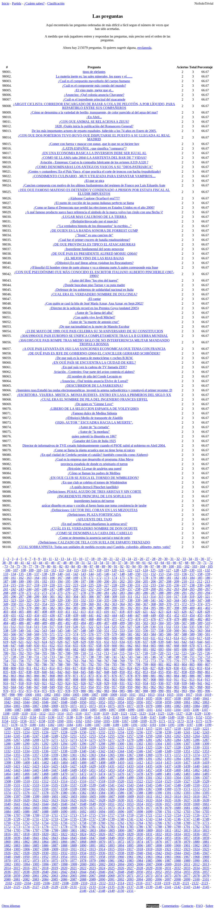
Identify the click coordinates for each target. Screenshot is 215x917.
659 (106, 645)
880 (145, 676)
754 (5, 660)
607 (122, 638)
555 (137, 630)
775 (168, 660)
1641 (16, 804)
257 (129, 589)
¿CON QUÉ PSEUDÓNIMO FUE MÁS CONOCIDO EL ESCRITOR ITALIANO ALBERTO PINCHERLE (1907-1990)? (94, 274)
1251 (73, 736)
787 (52, 664)
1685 (16, 811)
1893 (111, 845)
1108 (6, 713)
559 (168, 630)
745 (145, 657)
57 (119, 562)
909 (161, 679)
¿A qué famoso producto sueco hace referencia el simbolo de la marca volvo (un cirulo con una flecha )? (94, 212)
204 (137, 581)
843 (67, 672)
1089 (36, 709)
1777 (54, 826)
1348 (158, 751)
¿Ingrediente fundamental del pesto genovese (94, 249)
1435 (149, 766)
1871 (111, 841)
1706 (7, 815)
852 (137, 672)
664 (145, 645)
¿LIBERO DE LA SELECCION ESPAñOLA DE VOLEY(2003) (94, 408)
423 (160, 611)
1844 (64, 838)
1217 (168, 728)
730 (28, 657)
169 (75, 577)
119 (106, 570)
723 (184, 653)
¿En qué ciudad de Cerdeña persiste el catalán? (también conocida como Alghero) (94, 455)
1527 (187, 781)
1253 (92, 736)
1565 (130, 789)
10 (44, 559)
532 (168, 627)
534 (184, 627)
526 (122, 627)
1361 (73, 755)
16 (80, 559)
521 (83, 627)
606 (114, 638)
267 (207, 589)
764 (83, 660)
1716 (101, 815)
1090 (46, 709)
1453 (111, 770)
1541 (111, 785)
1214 (139, 728)
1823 (73, 834)
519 (67, 627)
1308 (196, 743)
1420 (7, 766)
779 (199, 660)
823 (122, 668)
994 (192, 691)
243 (21, 589)
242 (13, 589)
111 (46, 570)
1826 (101, 834)
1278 (120, 740)
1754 (45, 823)
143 (83, 574)
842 (60, 672)
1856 (177, 838)
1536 (64, 785)
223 (75, 585)
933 (137, 683)
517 (52, 627)
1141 (97, 717)
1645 (54, 804)
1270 (45, 740)
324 (21, 600)
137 (36, 574)
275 (60, 593)
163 (28, 577)
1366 (120, 755)
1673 (111, 808)
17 (86, 559)
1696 (120, 811)
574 (75, 634)
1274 (83, 740)
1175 (199, 721)
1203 (36, 728)
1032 (120, 698)
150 (137, 574)
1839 (16, 838)
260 (153, 589)
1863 (35, 841)
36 (202, 559)
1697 (130, 811)
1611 (149, 796)
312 (137, 596)
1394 (177, 759)
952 (75, 687)
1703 (187, 811)
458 (13, 619)
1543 (130, 785)
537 (207, 627)
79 (42, 566)
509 (199, 623)
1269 (35, 740)
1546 (158, 785)
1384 (83, 759)
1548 (177, 785)
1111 (33, 713)
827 (153, 668)
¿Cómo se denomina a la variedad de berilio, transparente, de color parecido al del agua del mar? (94, 112)
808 (5, 668)
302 (60, 596)
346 (192, 600)
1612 (158, 796)
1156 (23, 721)
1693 (92, 811)
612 (160, 638)
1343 (111, 751)
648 (21, 645)
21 (111, 559)
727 (5, 657)
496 (98, 623)
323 (13, 600)
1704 (196, 811)
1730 (26, 819)
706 (52, 653)
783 (21, 664)
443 (106, 615)
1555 (35, 789)
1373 (187, 755)
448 (145, 615)
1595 (205, 792)
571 (52, 634)
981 (91, 691)
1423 (35, 766)
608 (129, 638)
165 (44, 577)
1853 (149, 838)
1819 (35, 834)
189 (21, 581)
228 (114, 585)
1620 (26, 800)
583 (145, 634)
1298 (101, 743)
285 (137, 593)
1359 (54, 755)
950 (60, 687)
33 (184, 559)
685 (98, 649)
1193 (152, 725)
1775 (35, 826)
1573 (205, 789)
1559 (73, 789)
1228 (64, 732)
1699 (149, 811)
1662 (7, 808)
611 (153, 638)
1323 (130, 747)
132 (207, 570)
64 (162, 562)
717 (137, 653)
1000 (28, 694)
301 (52, 596)
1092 (65, 709)
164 (36, 577)
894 (44, 679)
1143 (116, 717)
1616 (196, 796)
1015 (170, 694)
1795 (17, 830)
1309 (205, 743)
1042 (7, 702)
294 (207, 593)
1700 (158, 811)
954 (91, 687)
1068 (45, 706)
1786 (139, 826)
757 (28, 660)
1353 (205, 751)
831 (184, 668)
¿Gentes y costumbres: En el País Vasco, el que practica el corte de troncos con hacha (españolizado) (94, 171)
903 (114, 679)
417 (114, 611)
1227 (54, 732)
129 (184, 570)
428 (199, 611)
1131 (5, 717)
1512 (45, 781)
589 (192, 634)
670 (192, 645)
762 (67, 660)
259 (145, 589)
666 (161, 645)
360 (91, 604)
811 (28, 668)
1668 (64, 808)
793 (98, 664)
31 (172, 559)
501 (137, 623)
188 (13, 581)
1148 (162, 717)
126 (160, 570)
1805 (111, 830)
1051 (92, 702)
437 (60, 615)
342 (161, 600)
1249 (54, 736)
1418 (196, 762)
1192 (143, 725)
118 (99, 570)
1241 (187, 732)
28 (153, 559)
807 (207, 664)
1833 (168, 834)
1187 (97, 725)
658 (98, 645)
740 (106, 657)
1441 (205, 766)
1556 (45, 789)
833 (199, 668)
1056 (139, 702)
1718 (120, 815)
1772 (7, 826)
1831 (149, 834)
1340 (83, 751)
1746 (177, 819)
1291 (35, 743)
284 (129, 593)
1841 (35, 838)
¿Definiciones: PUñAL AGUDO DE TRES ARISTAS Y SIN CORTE (94, 491)
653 (60, 645)
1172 (171, 721)
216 (21, 585)
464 (60, 619)
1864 (45, 841)
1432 (120, 766)
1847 (92, 838)
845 (83, 672)
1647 (73, 804)
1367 (130, 755)
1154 (5, 721)
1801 (73, 830)
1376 (7, 759)
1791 (187, 826)
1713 (73, 815)
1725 (187, 815)
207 (161, 581)
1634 (158, 800)
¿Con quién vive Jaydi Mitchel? (94, 317)
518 (59, 627)
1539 (92, 785)
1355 (16, 755)
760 (52, 660)
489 (44, 623)
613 (168, 638)
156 (184, 574)
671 (199, 645)
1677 (149, 808)
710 (83, 653)
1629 (111, 800)
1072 (83, 706)
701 (13, 653)
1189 (116, 725)
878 (129, 676)
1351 (187, 751)
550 (98, 630)
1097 (112, 709)
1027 (73, 698)
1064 (7, 706)
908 (153, 679)
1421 (16, 766)
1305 (168, 743)
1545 (149, 785)
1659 (187, 804)
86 (85, 566)
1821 (54, 834)
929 (106, 683)
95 (140, 566)
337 (122, 600)
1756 (64, 823)
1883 (16, 845)
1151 (189, 717)
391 (122, 608)
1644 (45, 804)
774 (161, 660)
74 (12, 566)
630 (91, 642)
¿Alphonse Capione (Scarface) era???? (94, 198)
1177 (5, 725)
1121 (124, 713)
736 (75, 657)
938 (176, 683)
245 (36, 589)
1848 (101, 838)
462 (44, 619)
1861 (16, 841)
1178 (14, 725)
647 (13, 645)
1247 (35, 736)
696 (184, 649)
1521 (130, 781)
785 (36, 664)
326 (36, 600)
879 (137, 676)
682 (75, 649)
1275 (92, 740)
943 (5, 687)
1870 (101, 841)
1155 (14, 721)
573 (67, 634)
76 (24, 566)
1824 (83, 834)
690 (137, 649)
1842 (45, 838)
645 (207, 642)
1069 (54, 706)
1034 (139, 698)
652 (52, 645)
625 (52, 642)
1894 (120, 845)
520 (75, 627)
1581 (73, 792)
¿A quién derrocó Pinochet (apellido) (94, 487)
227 (106, 585)
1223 (16, 732)
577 (98, 634)
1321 (111, 747)
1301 (130, 743)
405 (21, 611)
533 (176, 627)
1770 (196, 823)
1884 (26, 845)
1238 (158, 732)
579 (114, 634)
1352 (196, 751)
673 (5, 649)
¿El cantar (94, 299)
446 (129, 615)
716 (129, 653)
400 (192, 608)
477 (161, 619)
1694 (101, 811)
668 (176, 645)
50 (77, 562)
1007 (94, 694)
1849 (111, 838)
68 (186, 562)
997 (4, 694)
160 (5, 577)
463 (52, 619)
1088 (27, 709)
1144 (125, 717)
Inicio (5, 3)
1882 (7, 845)
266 (199, 589)
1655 (149, 804)
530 (153, 627)
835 (5, 672)
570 (44, 634)
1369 (149, 755)
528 (137, 627)
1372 (177, 755)
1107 (205, 709)
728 (13, 657)
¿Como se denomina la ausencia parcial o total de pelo (94, 537)
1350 (177, 751)
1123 (142, 713)
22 (117, 559)
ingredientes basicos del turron (94, 501)
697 (192, 649)
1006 (85, 694)
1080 (158, 706)
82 (61, 566)
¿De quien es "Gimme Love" (94, 404)
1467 (35, 774)
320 (199, 596)
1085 (205, 706)
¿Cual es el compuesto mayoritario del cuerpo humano (94, 81)
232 (145, 585)
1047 (54, 702)
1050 (83, 702)
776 (176, 660)
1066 (26, 706)
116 (83, 570)
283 (122, 593)
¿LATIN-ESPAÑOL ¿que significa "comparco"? (94, 148)
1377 (16, 759)
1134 (32, 717)
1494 (83, 777)
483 (207, 619)
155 (176, 574)
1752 (26, 823)
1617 (205, 796)
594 (21, 638)
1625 (73, 800)
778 (192, 660)
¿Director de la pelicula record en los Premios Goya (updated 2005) (94, 308)
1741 (130, 819)
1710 (45, 815)
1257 (130, 736)
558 (161, 630)
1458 (158, 770)
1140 (88, 717)
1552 (7, 789)
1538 (83, 785)
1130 (207, 713)
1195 (171, 725)
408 (44, 611)
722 (176, 653)
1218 (177, 728)
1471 (73, 774)
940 (192, 683)
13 (62, 559)
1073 (92, 706)
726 (207, 653)
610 (145, 638)
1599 (36, 796)
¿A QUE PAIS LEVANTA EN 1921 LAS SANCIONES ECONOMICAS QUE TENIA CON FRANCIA (94, 349)
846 (91, 672)
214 (5, 585)
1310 (7, 747)
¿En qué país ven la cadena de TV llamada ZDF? (94, 367)
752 (199, 657)
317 (176, 596)
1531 (16, 785)
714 (114, 653)
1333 (16, 751)
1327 (168, 747)
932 (129, 683)
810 (21, 668)
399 (184, 608)
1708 (26, 815)
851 (129, 672)
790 (75, 664)
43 (34, 562)
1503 (168, 777)
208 (168, 581)
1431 (111, 766)
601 (75, 638)
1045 (35, 702)
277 (75, 593)
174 (114, 577)
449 (153, 615)
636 (137, 642)
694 (168, 649)
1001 (38, 694)
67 (180, 562)
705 (44, 653)
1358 (45, 755)
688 (122, 649)
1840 (26, 838)
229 (122, 585)
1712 (64, 815)
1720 (139, 815)
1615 (187, 796)
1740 (120, 819)
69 (192, 562)
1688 (45, 811)
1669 (73, 808)
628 (75, 642)
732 (44, 657)
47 (58, 562)
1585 (111, 792)
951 (67, 687)
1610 (139, 796)
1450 (83, 770)
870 (67, 676)
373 (192, 604)
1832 (158, 834)
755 (13, 660)
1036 (158, 698)
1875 (149, 841)
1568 (158, 789)
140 (60, 574)
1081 (168, 706)
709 (75, 653)
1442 (7, 770)
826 (145, 668)
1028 (83, 698)
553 (122, 630)
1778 (64, 826)
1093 (74, 709)
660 (114, 645)
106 (7, 570)
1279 (130, 740)
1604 (83, 796)
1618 (7, 800)
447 (137, 615)
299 (36, 596)
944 (13, 687)
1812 (177, 830)
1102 (159, 709)
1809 (149, 830)
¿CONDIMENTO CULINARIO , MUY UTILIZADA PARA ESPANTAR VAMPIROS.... (94, 176)
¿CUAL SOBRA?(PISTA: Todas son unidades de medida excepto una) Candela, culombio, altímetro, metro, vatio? (94, 547)
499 (122, 623)
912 (184, 679)
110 (38, 570)
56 (113, 562)
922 (52, 683)
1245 (16, 736)
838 (28, 672)
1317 (73, 747)
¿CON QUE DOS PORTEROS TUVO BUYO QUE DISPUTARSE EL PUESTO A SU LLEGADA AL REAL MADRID (94, 137)
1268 (26, 740)
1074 (101, 706)
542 (36, 630)
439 (75, 615)
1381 (54, 759)
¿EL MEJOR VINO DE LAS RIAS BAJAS (94, 258)
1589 (149, 792)
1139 (79, 717)
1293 (54, 743)
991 (168, 691)
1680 (177, 808)
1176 (208, 721)
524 (106, 627)
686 (106, 649)
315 (160, 596)
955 (98, 687)
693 (161, 649)
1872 (120, 841)
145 (98, 574)
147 (114, 574)
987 (137, 691)
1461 (187, 770)
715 (122, 653)
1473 (92, 774)
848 (106, 672)
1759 (92, 823)
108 (23, 570)
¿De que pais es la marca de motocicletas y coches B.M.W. (94, 358)
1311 (17, 747)
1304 (158, 743)
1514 (64, 781)
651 (44, 645)
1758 (83, 823)
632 (106, 642)
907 (145, 679)
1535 (54, 785)
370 (168, 604)
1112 (42, 713)
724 (191, 653)
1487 (16, 777)
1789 (168, 826)
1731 (35, 819)
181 (168, 577)
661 (122, 645)
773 (153, 660)
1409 (111, 762)
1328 (177, 747)
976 (52, 691)
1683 (205, 808)
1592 (177, 792)
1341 (92, 751)
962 (153, 687)
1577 (35, 792)
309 (114, 596)
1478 (139, 774)
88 (97, 566)
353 (36, 604)
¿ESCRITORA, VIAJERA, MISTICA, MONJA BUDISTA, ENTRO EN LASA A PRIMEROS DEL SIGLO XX (94, 395)
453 (184, 615)
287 (153, 593)
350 (13, 604)
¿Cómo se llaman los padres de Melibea (94, 473)
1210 (102, 728)
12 (56, 559)
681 (67, 649)
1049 (73, 702)
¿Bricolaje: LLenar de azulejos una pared (94, 468)
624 (44, 642)
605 (106, 638)
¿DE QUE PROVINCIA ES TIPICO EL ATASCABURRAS (94, 244)
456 (207, 615)
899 (83, 679)
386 (83, 608)
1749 (205, 819)
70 (199, 562)
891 (21, 679)
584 (153, 634)
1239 (168, 732)
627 (67, 642)
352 (28, 604)
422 (153, 611)
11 (50, 559)
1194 (162, 725)
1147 (152, 717)
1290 (26, 743)
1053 (111, 702)
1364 (101, 755)
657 (91, 645)
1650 (101, 804)
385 (75, 608)
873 (91, 676)
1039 (187, 698)
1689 (54, 811)
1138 (69, 717)
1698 (139, 811)
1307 (187, 743)
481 (192, 619)
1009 (113, 694)
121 (122, 570)
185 (199, 577)
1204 (45, 728)
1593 (187, 792)
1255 (111, 736)
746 (153, 657)
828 (160, 668)
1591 (168, 792)
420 (137, 611)
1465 (16, 774)
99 (164, 566)
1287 (205, 740)
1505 (187, 777)
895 (52, 679)
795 (114, 664)
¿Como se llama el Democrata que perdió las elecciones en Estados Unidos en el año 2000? (94, 207)
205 (145, 581)
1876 (158, 841)
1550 (196, 785)
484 (5, 623)
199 (98, 581)
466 (75, 619)
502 (145, 623)
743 (129, 657)
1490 (45, 777)
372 (184, 604)
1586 (120, 792)
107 (15, 570)
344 (176, 600)
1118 (96, 713)
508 (192, 623)
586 (168, 634)
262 (168, 589)
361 (98, 604)
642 (184, 642)
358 (75, 604)
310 (122, 596)
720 (160, 653)
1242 (196, 732)
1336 (45, 751)
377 (13, 608)
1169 (143, 721)
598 (52, 638)
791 (83, 664)
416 (106, 611)
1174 (189, 721)
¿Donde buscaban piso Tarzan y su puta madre (94, 285)
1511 (36, 781)
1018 (198, 694)
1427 (73, 766)
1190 (125, 725)
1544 (139, 785)
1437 (168, 766)
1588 (139, 792)
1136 (51, 717)
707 (60, 653)
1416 (177, 762)
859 (192, 672)
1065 (16, 706)
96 (146, 566)
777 (184, 660)
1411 (130, 762)
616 (191, 638)
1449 (73, 770)
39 (10, 562)
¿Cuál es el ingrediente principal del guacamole (94, 99)
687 (114, 649)
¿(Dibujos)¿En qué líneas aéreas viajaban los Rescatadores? (94, 263)
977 (60, 691)
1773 (16, 826)
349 (5, 604)
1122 (133, 713)
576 (91, 634)
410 (60, 611)
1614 (177, 796)
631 (98, 642)
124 (145, 570)
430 (5, 615)
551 (106, 630)
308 (106, 596)
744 (137, 657)
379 (28, 608)
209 (176, 581)
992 (176, 691)
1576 (26, 792)
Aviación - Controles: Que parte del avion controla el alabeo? (94, 372)
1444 (26, 770)
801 (161, 664)
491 (60, 623)
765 (91, 660)
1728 (7, 819)
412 (75, 611)
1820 (45, 834)
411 (67, 611)
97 (152, 566)
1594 (196, 792)
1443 (16, 770)
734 (60, 657)
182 (176, 577)
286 (145, 593)
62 (150, 562)
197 (83, 581)
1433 (130, 766)
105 (210, 566)
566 (13, 634)
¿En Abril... (94, 117)
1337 (54, 751)
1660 (196, 804)
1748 (196, 819)
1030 (101, 698)
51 (83, 562)
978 (67, 691)
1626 (83, 800)
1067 (35, 706)
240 (207, 585)
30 (166, 559)
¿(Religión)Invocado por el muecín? (94, 221)
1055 (130, 702)
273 (44, 593)
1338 (64, 751)
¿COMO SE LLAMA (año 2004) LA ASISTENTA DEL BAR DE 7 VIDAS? (94, 157)
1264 (196, 736)
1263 (187, 736)
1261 (168, 736)
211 (192, 581)
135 (21, 574)
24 (129, 559)
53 (95, 562)
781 (5, 664)
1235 (130, 732)
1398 (7, 762)
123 (137, 570)
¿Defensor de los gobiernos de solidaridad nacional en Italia (94, 289)
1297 (92, 743)
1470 (64, 774)
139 (52, 574)
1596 (7, 796)
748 (168, 657)
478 (168, 619)
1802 (83, 830)
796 (122, 664)
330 (67, 600)
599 (60, 638)
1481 (168, 774)
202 (122, 581)
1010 (123, 694)
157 (192, 574)
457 (5, 619)
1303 (149, 743)
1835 (187, 834)
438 (67, 615)
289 (168, 593)
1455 (130, 770)
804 (184, 664)
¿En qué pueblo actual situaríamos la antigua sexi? (94, 524)
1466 (26, 774)
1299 (111, 743)
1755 (54, 823)
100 (171, 566)
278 (83, 593)
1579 (54, 792)
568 (28, 634)
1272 (64, 740)
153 (161, 574)
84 (73, 566)
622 (28, 642)
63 (156, 562)
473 (129, 619)
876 (114, 676)
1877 (168, 841)
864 (21, 676)
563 (199, 630)
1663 (16, 808)
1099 (131, 709)
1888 (64, 845)
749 (176, 657)
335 (106, 600)
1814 (196, 830)
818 (83, 668)
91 (115, 566)
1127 (179, 713)
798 (137, 664)
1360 (64, 755)
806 (199, 664)
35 (196, 559)
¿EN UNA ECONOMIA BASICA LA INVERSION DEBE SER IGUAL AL (94, 153)
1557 (54, 789)
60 (138, 562)
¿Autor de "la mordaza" (94, 431)
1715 (92, 815)
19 (99, 559)
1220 (196, 728)
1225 (35, 732)
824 (129, 668)
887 (199, 676)
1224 (26, 732)
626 (60, 642)
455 (199, 615)
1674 (120, 808)
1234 (120, 732)
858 (184, 672)
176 (129, 577)
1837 (205, 834)
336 (114, 600)
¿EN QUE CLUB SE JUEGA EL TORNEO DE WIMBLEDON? (94, 478)
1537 (73, 785)
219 (44, 585)
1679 (168, 808)
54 (101, 562)
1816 (7, 834)
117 (91, 570)
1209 (92, 728)
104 (202, 566)
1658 (177, 804)
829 (168, 668)
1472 (83, 774)
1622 (45, 800)
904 (122, 679)
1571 (187, 789)
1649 (92, 804)
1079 (149, 706)
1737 (92, 819)
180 (161, 577)
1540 (101, 785)
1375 (205, 755)
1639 (205, 800)
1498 (120, 777)
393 (137, 608)
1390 (139, 759)
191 (36, 581)
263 (176, 589)
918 (21, 683)
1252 (83, 736)
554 (129, 630)
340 (145, 600)
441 (91, 615)
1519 (111, 781)
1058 (158, 702)
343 (168, 600)
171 (91, 577)
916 (5, 683)
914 (199, 679)
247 (52, 589)
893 (36, 679)
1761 (111, 823)
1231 (92, 732)
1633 (149, 800)
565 (5, 634)
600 (67, 638)
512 (13, 627)
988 (145, 691)
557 (153, 630)
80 (48, 566)
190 (28, 581)
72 (211, 562)
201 (114, 581)
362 (106, 604)
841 (52, 672)
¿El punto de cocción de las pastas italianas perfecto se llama (94, 203)
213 (207, 581)
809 (13, 668)
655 (75, 645)
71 (205, 562)
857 (176, 672)
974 (36, 691)
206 (153, 581)
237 (184, 585)
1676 (139, 808)
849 (114, 672)
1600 (45, 796)
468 (91, 619)
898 (75, 679)
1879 (187, 841)
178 (145, 577)
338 (129, 600)
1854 (158, 838)
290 (176, 593)
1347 (149, 751)
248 (60, 589)
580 (122, 634)
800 (153, 664)
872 (83, 676)
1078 (139, 706)
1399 (17, 762)
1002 (47, 694)
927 (91, 683)
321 (207, 596)
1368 (139, 755)
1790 (177, 826)
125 (153, 570)
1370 (158, 755)
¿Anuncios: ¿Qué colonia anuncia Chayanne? (94, 95)
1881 (205, 841)
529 (145, 627)
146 (106, 574)
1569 (168, 789)
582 (137, 634)
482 (199, 619)
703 (28, 653)
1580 (64, 792)
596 (36, 638)
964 (168, 687)
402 (207, 608)
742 (122, 657)
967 (192, 687)
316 (168, 596)
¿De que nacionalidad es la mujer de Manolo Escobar (94, 326)
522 (90, 627)
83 (67, 566)
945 (21, 687)
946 (28, 687)
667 (168, 645)
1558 (64, 789)
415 (98, 611)
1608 (121, 796)
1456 (139, 770)
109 (31, 570)
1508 (7, 781)
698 (199, 649)
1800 (64, 830)
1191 (134, 725)
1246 (26, 736)
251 (83, 589)
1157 (32, 721)
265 (192, 589)
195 (67, 581)
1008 (104, 694)
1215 (149, 728)
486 (21, 623)
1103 (168, 709)
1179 (23, 725)
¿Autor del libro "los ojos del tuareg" (94, 280)
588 (184, 634)
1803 (92, 830)
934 (145, 683)
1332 (7, 751)
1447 (54, 770)
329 (60, 600)
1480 (158, 774)
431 (13, 615)
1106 (196, 709)
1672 (101, 808)
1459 (168, 770)
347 (199, 600)
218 (36, 585)
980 (83, 691)
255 (114, 589)
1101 (149, 709)
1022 (26, 698)
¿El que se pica (94, 180)
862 (5, 676)
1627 (92, 800)
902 (106, 679)
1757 (73, 823)
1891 (92, 845)
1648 (83, 804)
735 (67, 657)
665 (153, 645)
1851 (130, 838)
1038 (177, 698)
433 (28, 615)
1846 (83, 838)
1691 (73, 811)
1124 (151, 713)
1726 (196, 815)
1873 (130, 841)
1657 (168, 804)
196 (75, 581)
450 (161, 615)
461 (36, 619)
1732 (45, 819)
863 (13, 676)
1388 (120, 759)
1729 (16, 819)
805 (192, 664)
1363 (92, 755)
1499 (130, 777)
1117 (87, 713)
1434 (139, 766)
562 (192, 630)
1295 (73, 743)
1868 (83, 841)
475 (145, 619)
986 (129, 691)
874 (98, 676)
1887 (54, 845)
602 (83, 638)
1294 (64, 743)
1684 (7, 811)
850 (122, 672)
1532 (26, 785)
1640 (7, 804)
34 (190, 559)
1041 (205, 698)
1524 (158, 781)
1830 (139, 834)
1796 (26, 830)
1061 (187, 702)
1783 (111, 826)
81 (54, 566)
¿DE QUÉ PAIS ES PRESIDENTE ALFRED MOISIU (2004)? (94, 253)
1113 (51, 713)
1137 (60, 717)
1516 (83, 781)
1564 (120, 789)
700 (5, 653)
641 (176, 642)
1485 (205, 774)
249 (67, 589)
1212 (120, 728)
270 (21, 593)
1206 (64, 728)
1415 (168, 762)
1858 (196, 838)
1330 (196, 747)
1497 (111, 777)
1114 (60, 713)
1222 (7, 732)
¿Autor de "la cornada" (94, 427)
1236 (139, 732)
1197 (189, 725)
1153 (208, 717)
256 (122, 589)
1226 (45, 732)
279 (91, 593)
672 (207, 645)
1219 (187, 728)
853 (145, 672)
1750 (7, 823)
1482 (177, 774)
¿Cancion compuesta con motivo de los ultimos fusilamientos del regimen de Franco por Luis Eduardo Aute (94, 185)
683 (83, 649)
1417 (187, 762)
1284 (177, 740)
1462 (196, 770)
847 (98, 672)
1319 (92, 747)
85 (79, 566)
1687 (35, 811)
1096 (102, 709)
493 (75, 623)
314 (153, 596)
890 (13, 679)
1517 (92, 781)
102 (186, 566)
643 (192, 642)
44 (40, 562)
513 (21, 627)
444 (114, 615)
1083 (187, 706)
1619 (16, 800)
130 (191, 570)
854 (153, 672)
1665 (35, 808)
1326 (158, 747)
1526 (177, 781)
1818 (26, 834)
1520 (120, 781)
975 (44, 691)
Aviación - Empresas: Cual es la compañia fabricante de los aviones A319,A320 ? (94, 162)
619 (5, 642)
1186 (88, 725)
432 (21, 615)
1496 (101, 777)
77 (30, 566)
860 (199, 672)
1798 (45, 830)
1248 (45, 736)
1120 (114, 713)
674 (13, 649)
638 (153, 642)
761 (60, 660)
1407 (92, 762)
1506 (196, 777)
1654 (139, 804)
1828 (120, 834)
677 (36, 649)
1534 (45, 785)
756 (21, 660)
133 (5, 574)
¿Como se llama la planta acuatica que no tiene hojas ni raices (94, 450)
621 (21, 642)
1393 (168, 759)
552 (114, 630)
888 (207, 676)
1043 (16, 702)
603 (91, 638)
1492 (64, 777)
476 (153, 619)
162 (21, 577)
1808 (139, 830)
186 (207, 577)
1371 (168, 755)
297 (21, 596)
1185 (79, 725)
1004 (66, 694)
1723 (168, 815)
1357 (35, 755)
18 (92, 559)
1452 (101, 770)
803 (176, 664)
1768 (177, 823)
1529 (205, 781)
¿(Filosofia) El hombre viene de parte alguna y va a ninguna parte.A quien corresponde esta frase (94, 267)
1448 (64, 770)
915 (207, 679)
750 (184, 657)
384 (67, 608)
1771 (205, 823)
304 (75, 596)
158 (199, 574)
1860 (7, 841)
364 (122, 604)
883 (168, 676)
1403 (54, 762)
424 (168, 611)
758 (36, 660)
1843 (54, 838)
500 (129, 623)
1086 (8, 709)
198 (91, 581)
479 (176, 619)
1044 (26, 702)
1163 (88, 721)
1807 (130, 830)
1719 (130, 815)
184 (192, 577)
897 (67, 679)
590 (199, 634)
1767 (168, 823)
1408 (102, 762)
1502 (158, 777)
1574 (7, 792)
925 (75, 683)
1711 (54, 815)
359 (83, 604)
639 (161, 642)
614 (176, 638)
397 (168, 608)
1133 (23, 717)
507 (184, 623)
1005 (75, 694)
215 (13, 585)
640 (168, 642)
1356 (26, 755)
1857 (187, 838)
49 (71, 562)
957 (114, 687)
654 (67, 645)
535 (191, 627)
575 (83, 634)
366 (137, 604)
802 (168, 664)
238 (192, 585)
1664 (26, 808)
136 (28, 574)
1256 (120, 736)
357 (67, 604)
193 (52, 581)
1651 (111, 804)
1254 (101, 736)
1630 (120, 800)
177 (137, 577)
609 (137, 638)
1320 (101, 747)
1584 (101, 792)
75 (18, 566)
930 (114, 683)
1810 (158, 830)
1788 (158, 826)
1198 (199, 725)
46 (52, 562)
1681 (187, 808)
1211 (111, 728)
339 (137, 600)
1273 (73, 740)
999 (19, 694)
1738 (101, 819)
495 (91, 623)
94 (134, 566)
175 (122, 577)
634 (122, 642)
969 (207, 687)
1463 (205, 770)
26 (141, 559)
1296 (83, 743)
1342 (101, 751)
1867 (73, 841)
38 (4, 562)
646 (5, 645)
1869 (92, 841)
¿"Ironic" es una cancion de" (94, 235)
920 (36, 683)
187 (5, 581)
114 (68, 570)
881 (153, 676)
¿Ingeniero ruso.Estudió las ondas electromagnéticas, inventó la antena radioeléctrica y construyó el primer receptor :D (94, 390)
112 (53, 570)
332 (83, 600)
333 (91, 600)
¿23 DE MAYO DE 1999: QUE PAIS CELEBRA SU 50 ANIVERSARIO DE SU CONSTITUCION (94, 331)
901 (98, 679)
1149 (171, 717)
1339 (73, 751)
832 (191, 668)
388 (98, 608)
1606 (102, 796)
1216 (158, 728)
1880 (196, 841)
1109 (15, 713)
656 (83, 645)
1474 (101, 774)
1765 (149, 823)
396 (161, 608)
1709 (36, 815)
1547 (168, 785)
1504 (177, 777)
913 (191, 679)
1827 (111, 834)
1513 (54, 781)
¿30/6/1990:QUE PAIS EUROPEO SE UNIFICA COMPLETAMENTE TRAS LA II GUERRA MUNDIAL (94, 336)
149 (129, 574)
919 (28, 683)
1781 (92, 826)
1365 (111, 755)
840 (44, 672)
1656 (158, 804)
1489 (35, 777)
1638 (196, 800)
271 (28, 593)
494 (83, 623)
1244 (7, 736)
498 (114, 623)
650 (36, 645)
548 (83, 630)
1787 (149, 826)
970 (5, 691)
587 (176, 634)
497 (106, 623)
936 (161, 683)
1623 (54, 800)
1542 (120, 785)
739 (98, 657)
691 (145, 649)
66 (174, 562)
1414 (158, 762)
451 (168, 615)
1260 (158, 736)
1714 (83, 815)
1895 (130, 845)
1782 (101, 826)
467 (83, 619)
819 (90, 668)
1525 (168, 781)
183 (184, 577)
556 (145, 630)
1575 (16, 792)
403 (5, 611)
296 (13, 596)
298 (28, 596)
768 (114, 660)
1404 (64, 762)
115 (76, 570)
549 (91, 630)
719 (153, 653)
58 (125, 562)
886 (192, 676)
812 (36, 668)
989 (153, 691)
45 (46, 562)
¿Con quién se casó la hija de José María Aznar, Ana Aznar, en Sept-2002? (94, 303)
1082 (177, 706)
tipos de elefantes (94, 72)
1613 (168, 796)
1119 (105, 713)
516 (44, 627)
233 (153, 585)
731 (36, 657)
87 (91, 566)
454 (192, 615)
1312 (26, 747)
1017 (189, 694)
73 (6, 566)
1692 (83, 811)
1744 (158, 819)
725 (199, 653)
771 (137, 660)
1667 (54, 808)
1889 (73, 845)
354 (44, 604)
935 (153, 683)
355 (52, 604)
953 (83, 687)
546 (67, 630)
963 (161, 687)
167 (60, 577)
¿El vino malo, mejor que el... (94, 90)
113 (61, 570)
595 (28, 638)
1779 (73, 826)
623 (36, 642)
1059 (168, 702)
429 (207, 611)
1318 (83, 747)
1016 (179, 694)
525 (114, 627)
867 (44, 676)
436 (52, 615)
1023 (35, 698)
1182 (51, 725)
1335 (35, 751)
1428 (83, 766)
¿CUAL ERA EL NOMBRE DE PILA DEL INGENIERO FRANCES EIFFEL (94, 399)
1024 (45, 698)
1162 (79, 721)
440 (83, 615)
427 (191, 611)
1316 (64, 747)
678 (44, 649)
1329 (187, 747)
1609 (130, 796)
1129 (198, 713)
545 (60, 630)
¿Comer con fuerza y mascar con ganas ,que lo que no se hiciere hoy (94, 144)
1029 (92, 698)
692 (153, 649)
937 (168, 683)
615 (184, 638)
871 (75, 676)
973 (28, 691)
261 (161, 589)
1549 (187, 785)
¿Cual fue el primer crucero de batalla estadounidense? (94, 240)
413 (83, 611)
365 (129, 604)
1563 (111, 789)
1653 (130, 804)
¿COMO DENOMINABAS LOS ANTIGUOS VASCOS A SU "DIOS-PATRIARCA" (94, 167)
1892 (101, 845)
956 (106, 687)
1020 (7, 698)
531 (160, 627)
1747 (187, 819)
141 (67, 574)
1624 (64, 800)
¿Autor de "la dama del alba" (94, 312)
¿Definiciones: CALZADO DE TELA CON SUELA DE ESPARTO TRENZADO (94, 542)
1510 (26, 781)
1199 (208, 725)
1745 (168, 819)
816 (67, 668)
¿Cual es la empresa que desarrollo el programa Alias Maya (94, 459)
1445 (35, 770)
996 (207, 691)
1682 (196, 808)
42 (28, 562)
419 (129, 611)
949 (52, 687)
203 (129, 581)
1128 (188, 713)
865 (28, 676)
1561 (92, 789)
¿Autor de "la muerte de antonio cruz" (94, 322)
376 (5, 608)
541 (28, 630)
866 (36, 676)
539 (13, 630)
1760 (101, 823)
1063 (205, 702)
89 (103, 566)
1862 (26, 841)
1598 (26, 796)
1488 (26, 777)
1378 (26, 759)
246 (44, 589)
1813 (187, 830)
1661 (205, 804)
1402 (45, 762)
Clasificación (55, 3)
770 (129, 660)
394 (145, 608)
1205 (54, 728)
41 (22, 562)
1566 (139, 789)
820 (98, 668)
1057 (149, 702)
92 (121, 566)
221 (60, 585)
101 (179, 566)
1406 (83, 762)
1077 (130, 706)
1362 (83, 755)
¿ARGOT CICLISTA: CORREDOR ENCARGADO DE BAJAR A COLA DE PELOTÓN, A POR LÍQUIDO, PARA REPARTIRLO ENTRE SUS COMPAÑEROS (94, 106)
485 (13, 623)
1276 (101, 740)
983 (106, 691)
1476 (120, 774)
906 (137, 679)
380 (36, 608)
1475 (111, 774)
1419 (205, 762)
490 (52, 623)
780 (207, 660)
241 (5, 589)
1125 (161, 713)
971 (13, 691)
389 (106, 608)
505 (168, 623)
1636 (177, 800)
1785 (130, 826)
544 (52, 630)
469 (98, 619)
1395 (187, 759)
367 (145, 604)
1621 (35, 800)
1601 (54, 796)
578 (106, 634)
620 (13, 642)
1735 (73, 819)
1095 (93, 709)
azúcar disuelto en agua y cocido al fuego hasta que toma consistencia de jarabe (94, 505)
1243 (205, 732)
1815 (205, 830)
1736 (83, 819)
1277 (111, 740)
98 (158, 566)
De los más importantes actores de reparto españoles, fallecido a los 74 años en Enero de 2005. (94, 131)
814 (52, 668)
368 (153, 604)
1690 (64, 811)
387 (91, 608)
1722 (158, 815)
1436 (158, 766)
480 (184, 619)
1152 (199, 717)
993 (184, 691)
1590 (158, 792)
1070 (64, 706)
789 (67, 664)
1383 (73, 759)
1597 (17, 796)
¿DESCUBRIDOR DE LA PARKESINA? (94, 385)
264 (184, 589)
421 (145, 611)
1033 (130, 698)
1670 (83, 808)
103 (194, 566)
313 (145, 596)
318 (184, 596)
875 (106, 676)
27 (147, 559)
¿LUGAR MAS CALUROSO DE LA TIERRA (94, 217)
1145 (134, 717)
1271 (54, 740)
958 (122, 687)
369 (161, 604)
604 (98, 638)
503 (153, 623)
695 (176, 649)
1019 (208, 694)
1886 (45, 845)
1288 (7, 743)
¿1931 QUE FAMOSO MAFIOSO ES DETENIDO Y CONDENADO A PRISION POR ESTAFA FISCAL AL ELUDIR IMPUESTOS (94, 191)
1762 (120, 823)
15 (74, 559)
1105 (186, 709)
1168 (134, 721)
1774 (26, 826)
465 (67, 619)
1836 (196, 834)
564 (207, 630)
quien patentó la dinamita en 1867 (94, 436)
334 (98, 600)
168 (67, 577)
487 (28, 623)
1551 (205, 785)
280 (98, 593)
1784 (120, 826)
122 (129, 570)
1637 (187, 800)
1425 (54, 766)
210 (184, 581)
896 (60, 679)
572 (60, 634)
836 (13, 672)
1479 (149, 774)
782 (13, 664)
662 (129, 645)
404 (13, 611)
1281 (149, 740)
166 (52, 577)
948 (44, 687)
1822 (64, 834)
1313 (35, 747)
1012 (141, 694)
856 (168, 672)
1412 (139, 762)
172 (98, 577)
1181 (42, 725)
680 (60, 649)
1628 (101, 800)
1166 (116, 721)
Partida (16, 3)
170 (83, 577)
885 (184, 676)
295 (5, 596)
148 (122, 574)
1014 (160, 694)
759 (44, 660)
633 (114, 642)
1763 (130, 823)
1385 (92, 759)
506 (176, 623)
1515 (73, 781)
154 (168, 574)
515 (36, 627)
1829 (130, 834)
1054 (120, 702)
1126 (170, 713)
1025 (54, 698)
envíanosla (144, 47)
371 (176, 604)
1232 (101, 732)
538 (5, 630)
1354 (7, 755)
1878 (177, 841)
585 (161, 634)
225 (91, 585)
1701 (168, 811)
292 (192, 593)
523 (98, 627)
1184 (69, 725)
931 (122, 683)
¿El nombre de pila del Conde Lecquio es (94, 376)
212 (199, 581)
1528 (196, 781)
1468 (45, 774)
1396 (196, 759)
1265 (205, 736)
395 (153, 608)
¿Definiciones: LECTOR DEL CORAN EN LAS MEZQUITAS (94, 510)
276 (67, 593)
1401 (36, 762)
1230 (83, 732)
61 (144, 562)
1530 (7, 785)
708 (67, 653)
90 (109, 566)
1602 (64, 796)
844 (75, 672)
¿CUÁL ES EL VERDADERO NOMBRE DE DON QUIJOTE (94, 528)
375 (207, 604)
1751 (16, 823)
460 (28, 619)
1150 (180, 717)
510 (207, 623)
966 (184, 687)
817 (75, 668)
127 (168, 570)
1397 (205, 759)
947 (36, 687)
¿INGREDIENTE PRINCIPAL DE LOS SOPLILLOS (94, 496)
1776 (45, 826)
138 (44, 574)
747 (161, 657)
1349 (168, 751)
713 (106, 653)
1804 (102, 830)
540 (21, 630)
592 (5, 638)
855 (161, 672)
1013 (151, 694)
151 (145, 574)
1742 (139, 819)
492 (67, 623)
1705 (205, 811)
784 (28, 664)
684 (91, 649)
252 (91, 589)
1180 (32, 725)
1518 (101, 781)
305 (83, 596)
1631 (130, 800)
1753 (35, 823)
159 (207, 574)
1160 (60, 721)
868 (52, 676)
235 (168, 585)
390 (114, 608)
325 (28, 600)
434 (36, 615)
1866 (64, 841)
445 (122, 615)
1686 (26, 811)
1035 (149, 698)
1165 (106, 721)
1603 (73, 796)
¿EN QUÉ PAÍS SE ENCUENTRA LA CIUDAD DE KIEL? (94, 362)
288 (161, 593)
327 (44, 600)
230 (129, 585)
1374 (196, 755)
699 (207, 649)
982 (98, 691)
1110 (24, 713)
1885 (35, 845)
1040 (196, 698)
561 (184, 630)
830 (176, 668)
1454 (120, 770)
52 (89, 562)
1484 (196, 774)
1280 (139, 740)
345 (184, 600)
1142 (106, 717)
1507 (205, 777)
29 (159, 559)
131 (199, 570)
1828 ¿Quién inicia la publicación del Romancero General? (94, 126)
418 (122, 611)
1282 (158, 740)
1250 (64, 736)
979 (75, 691)
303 (67, 596)
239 (199, 585)
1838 (7, 838)
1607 (111, 796)
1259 (149, 736)
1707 (17, 815)
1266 (7, 740)
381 (44, 608)
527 (129, 627)
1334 (26, 751)
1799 (54, 830)
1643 (35, 804)
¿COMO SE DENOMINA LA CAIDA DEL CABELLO (94, 533)
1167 (125, 721)
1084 (196, 706)
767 (106, 660)
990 (161, 691)
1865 (54, 841)
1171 (162, 721)
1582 (83, 792)
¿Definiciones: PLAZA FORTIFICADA (94, 514)
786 (44, 664)
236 (176, 585)
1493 (73, 777)
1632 (139, 800)
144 (91, 574)
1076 (120, 706)
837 (21, 672)
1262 (177, 736)
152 (153, 574)
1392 (158, 759)
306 (91, 596)
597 (44, 638)
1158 (42, 721)
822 (114, 668)
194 (60, 581)
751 (192, 657)
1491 (54, 777)
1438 (177, 766)
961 (145, 687)
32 (178, 559)
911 (176, 679)
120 (114, 570)
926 (83, 683)
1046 (45, 702)
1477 (130, 774)
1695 (111, 811)
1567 (149, 789)
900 (91, 679)
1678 (158, 808)
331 (75, 600)
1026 (64, 698)
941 (199, 683)
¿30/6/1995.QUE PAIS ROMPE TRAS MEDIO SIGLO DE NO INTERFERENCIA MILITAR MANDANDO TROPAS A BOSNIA (94, 342)
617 (199, 638)
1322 (120, 747)
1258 (139, 736)
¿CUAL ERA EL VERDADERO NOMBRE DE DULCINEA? (94, 294)
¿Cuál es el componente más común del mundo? (94, 85)
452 (176, 615)
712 (98, 653)
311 (129, 596)
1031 (111, 698)
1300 (120, 743)
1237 (149, 732)
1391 (149, 759)
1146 (143, 717)
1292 (45, 743)
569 (36, 634)
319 (191, 596)
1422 (26, 766)
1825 (92, 834)
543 (44, 630)
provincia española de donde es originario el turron (94, 464)
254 (106, 589)
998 (12, 694)
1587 (130, 792)
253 (98, 589)
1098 (121, 709)
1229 (73, 732)
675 (21, 649)
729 (21, 657)
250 (75, 589)
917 (13, 683)
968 (199, 687)
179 (153, 577)
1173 (180, 721)
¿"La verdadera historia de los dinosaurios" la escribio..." (94, 226)
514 (28, 627)
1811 (168, 830)
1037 (168, 698)
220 (52, 585)
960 (137, 687)
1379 (35, 759)
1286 (196, 740)
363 (114, 604)
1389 (130, 759)
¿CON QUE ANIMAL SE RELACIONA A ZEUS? (94, 121)
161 (13, 577)
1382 (64, 759)
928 (98, 683)
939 (184, 683)
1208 (83, 728)
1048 (64, 702)
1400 (26, 762)
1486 (7, 777)
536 (199, 627)
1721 (149, 815)
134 (13, 574)
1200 (7, 728)
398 (176, 608)
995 (199, 691)
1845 (73, 838)
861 (207, 672)
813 (44, 668)
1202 (26, 728)
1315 (54, 747)
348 (207, 600)
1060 (177, 702)
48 (65, 562)
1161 (69, 721)
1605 (92, 796)
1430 (101, 766)
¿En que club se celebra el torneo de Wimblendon (94, 482)
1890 (83, 845)
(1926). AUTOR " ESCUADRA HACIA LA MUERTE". (94, 422)
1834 (177, 834)
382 (52, 608)
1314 (45, 747)
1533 (35, 785)
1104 (177, 709)
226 (98, 585)
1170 (152, 721)
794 (106, 664)
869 (60, 676)
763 (75, 660)
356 (60, 604)
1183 (60, 725)
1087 (17, 709)
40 (16, 562)
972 (21, 691)
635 (129, 642)
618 (207, 638)
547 (75, 630)
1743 (149, 819)
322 (5, 600)
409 (52, 611)
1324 (139, 747)
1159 (51, 721)
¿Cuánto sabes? (34, 3)
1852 (139, 838)
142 (75, 574)
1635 (168, 800)
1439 (187, 766)
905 (129, 679)
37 (208, 559)
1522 (139, 781)
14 (68, 559)
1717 (111, 815)
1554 (26, 789)
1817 (16, 834)
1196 (180, 725)
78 (36, 566)
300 (44, 596)
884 (176, 676)
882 (161, 676)
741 (114, 657)
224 (83, 585)
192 (44, 581)
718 (145, 653)
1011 (132, 694)
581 (129, 634)
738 (91, 657)
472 (122, 619)
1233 (111, 732)
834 (207, 668)
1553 (16, 789)
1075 (111, 706)
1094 (83, 709)
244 (28, 589)
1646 (64, 804)
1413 (149, 762)
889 (5, 679)
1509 (17, 781)
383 (60, 608)
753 (207, 657)
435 (44, 615)
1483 (187, 774)
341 (153, 600)
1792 (196, 826)
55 (107, 562)
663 (137, 645)
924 (67, 683)
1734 (64, 819)
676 (28, 649)
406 (28, 611)
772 (145, 660)
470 (106, 619)
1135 (42, 717)
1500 (139, 777)
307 (98, 596)
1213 (130, 728)
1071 (73, 706)
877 (122, 676)
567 (21, 634)
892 (28, 679)
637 (145, 642)
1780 (83, 826)
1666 (45, 808)
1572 (196, 789)
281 (106, 593)
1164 (97, 721)
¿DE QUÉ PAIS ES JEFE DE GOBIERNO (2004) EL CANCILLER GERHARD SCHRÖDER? (94, 353)
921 (44, 683)
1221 (205, 728)
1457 (149, 770)
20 (105, 559)
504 (161, 623)
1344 (120, 751)
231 (137, 585)
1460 (177, 770)
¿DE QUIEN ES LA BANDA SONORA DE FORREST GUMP (94, 230)
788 (60, 664)
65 (168, 562)
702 (21, 653)
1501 (149, 777)
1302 (139, 743)
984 (114, 691)
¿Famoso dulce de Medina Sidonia (94, 413)
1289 (16, 743)
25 (135, 559)
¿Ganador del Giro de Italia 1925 (94, 441)
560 (176, 630)
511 (5, 627)
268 (5, 593)
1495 (92, 777)
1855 (168, 838)
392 (129, 608)
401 (199, 608)
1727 (205, 815)
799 (145, 664)
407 (36, 611)
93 (128, 566)
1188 (106, 725)
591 (207, 634)
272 (36, 593)
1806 (121, 830)
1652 (120, 804)
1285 (187, 740)
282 (114, 593)
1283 (168, 740)
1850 (120, 838)
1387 (111, 759)
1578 (45, 792)
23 (123, 559)
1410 (121, 762)
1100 (140, 709)
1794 (7, 830)
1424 (45, 766)
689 (129, 649)
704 (36, 653)
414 (90, 611)
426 (184, 611)
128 (176, 570)
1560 (83, 789)
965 (176, 687)
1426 (64, 766)
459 (21, 619)
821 (106, 668)
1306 (177, 743)
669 (184, 645)
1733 (54, 819)
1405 (73, 762)
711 (91, 653)
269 (13, 593)
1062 (196, 702)
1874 (139, 841)
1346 (139, 751)
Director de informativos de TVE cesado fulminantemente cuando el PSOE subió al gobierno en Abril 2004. (94, 445)
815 (59, 668)
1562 (101, 789)
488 (36, 623)
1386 (101, 759)
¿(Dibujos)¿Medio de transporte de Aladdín (94, 418)
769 (122, 660)
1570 (177, 789)
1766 (158, 823)
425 (176, 611)
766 (98, 660)
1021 (16, 698)
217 (28, 585)
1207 (73, 728)
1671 (92, 808)
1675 (130, 808)
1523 (149, 781)
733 (52, 657)
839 (36, 672)
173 (106, 577)
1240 (177, 732)
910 (168, 679)
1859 (205, 838)
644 (199, 642)
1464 (7, 774)
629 (83, 642)
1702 (177, 811)
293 (199, 593)
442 (98, 615)
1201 (17, 728)
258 (137, 589)
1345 (130, 751)
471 (114, 619)
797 (129, 664)
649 (28, 645)
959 (129, 687)
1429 (92, 766)
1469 (54, 774)
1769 (187, 823)
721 (168, 653)
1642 (26, 804)
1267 (16, 740)
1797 (36, 830)
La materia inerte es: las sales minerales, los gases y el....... (94, 76)
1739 (111, 819)
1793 (205, 826)
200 (106, 581)
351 (21, 604)
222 (67, 585)
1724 (177, 815)
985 (122, 691)
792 (91, 664)
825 (137, 668)
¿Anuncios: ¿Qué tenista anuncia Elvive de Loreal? (94, 381)
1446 (45, 770)
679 (52, 649)
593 (13, 638)
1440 (196, 766)
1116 (78, 713)
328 (52, 600)
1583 (92, 792)
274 (52, 593)
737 (83, 657)
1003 (57, 694)
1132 (14, 717)
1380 (45, 759)
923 (60, 683)
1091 (55, 709)
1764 (139, 823)
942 (207, 683)
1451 (92, 770)
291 (184, 593)
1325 (149, 747)
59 (132, 562)
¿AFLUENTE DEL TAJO (94, 519)
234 (161, 585)
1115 (69, 713)
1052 (101, 702)
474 (137, 619)
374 (199, 604)
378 (21, 608)
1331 (205, 747)
